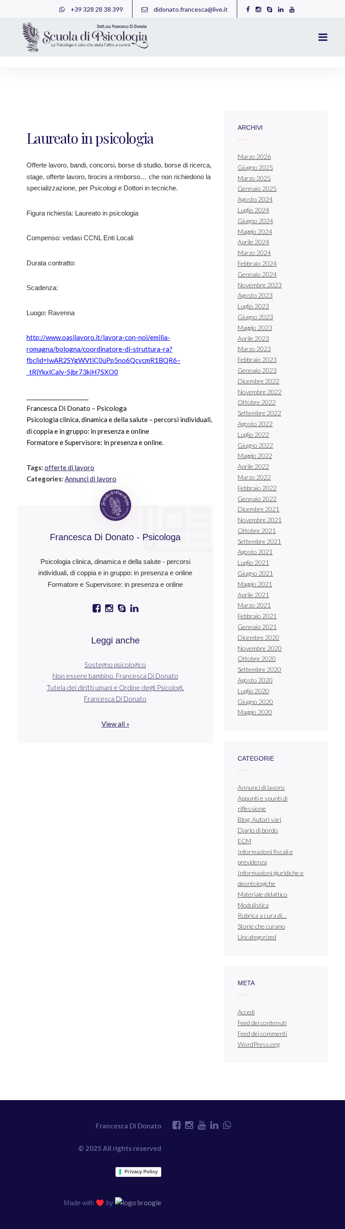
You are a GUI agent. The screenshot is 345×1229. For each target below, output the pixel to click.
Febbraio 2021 (257, 616)
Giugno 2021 (255, 573)
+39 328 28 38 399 (96, 9)
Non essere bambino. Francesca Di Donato (115, 676)
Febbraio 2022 (257, 488)
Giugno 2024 (255, 221)
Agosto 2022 (255, 423)
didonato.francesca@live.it (190, 9)
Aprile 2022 (253, 466)
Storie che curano (261, 926)
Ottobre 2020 (257, 658)
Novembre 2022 (260, 392)
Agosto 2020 (255, 680)
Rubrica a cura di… (262, 915)
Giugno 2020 (255, 701)
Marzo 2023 (254, 348)
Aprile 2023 (253, 338)
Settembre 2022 (259, 413)
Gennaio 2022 (257, 498)
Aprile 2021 (253, 595)
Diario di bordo (258, 830)
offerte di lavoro (69, 467)
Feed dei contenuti (262, 1022)
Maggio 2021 (255, 584)
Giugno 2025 (255, 167)
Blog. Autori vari (259, 819)
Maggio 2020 (255, 712)
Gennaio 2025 (257, 188)
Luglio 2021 (253, 562)
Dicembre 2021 (258, 509)
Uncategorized (257, 937)
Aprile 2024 (253, 242)
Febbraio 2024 (257, 263)
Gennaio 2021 (257, 626)
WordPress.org (258, 1044)
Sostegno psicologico (115, 665)
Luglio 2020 (253, 691)
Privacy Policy (141, 1171)
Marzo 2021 (254, 605)
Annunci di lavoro (90, 479)
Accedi (246, 1012)
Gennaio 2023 (257, 370)
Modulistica (253, 905)
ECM (244, 841)
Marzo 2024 (254, 252)
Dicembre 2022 (258, 381)
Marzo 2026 (254, 156)
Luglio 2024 (253, 210)
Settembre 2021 (259, 541)
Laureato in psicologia (90, 137)
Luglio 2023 (253, 306)
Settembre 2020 (259, 669)
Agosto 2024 (255, 199)
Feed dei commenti (262, 1033)
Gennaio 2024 (257, 274)
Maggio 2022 (255, 455)
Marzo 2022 (254, 477)
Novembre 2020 (260, 648)
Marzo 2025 (254, 178)
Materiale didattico (263, 894)
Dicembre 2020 (258, 637)
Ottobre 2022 (257, 402)
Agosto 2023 (255, 295)
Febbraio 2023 (257, 359)
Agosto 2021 (255, 551)
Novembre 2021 (260, 520)
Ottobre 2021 (257, 530)
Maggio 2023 (255, 327)
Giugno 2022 (255, 445)
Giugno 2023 (255, 317)
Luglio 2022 (253, 434)
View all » (115, 724)
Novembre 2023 (260, 285)
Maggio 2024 (255, 231)
